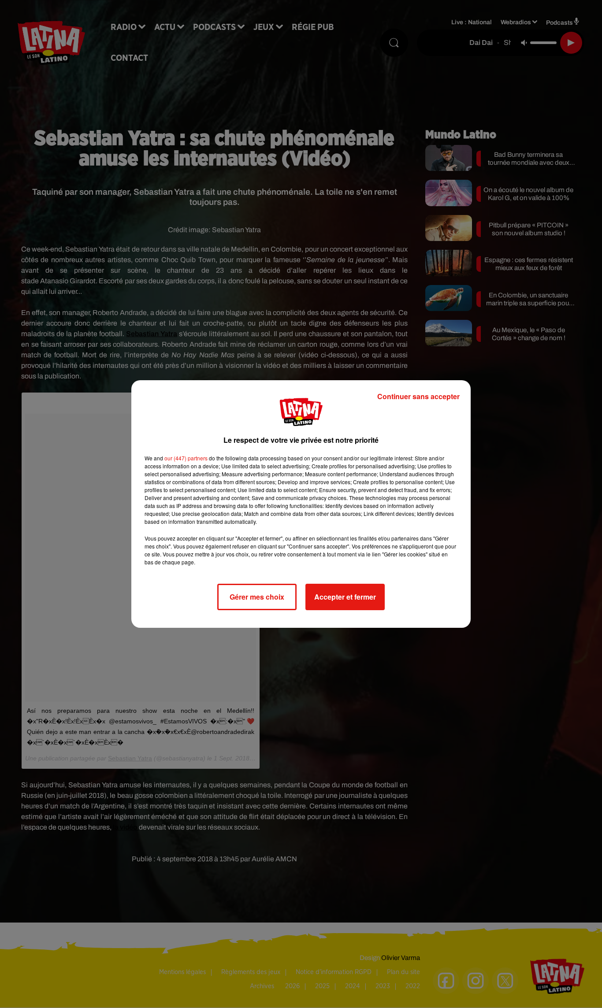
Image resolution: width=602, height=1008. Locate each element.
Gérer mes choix (257, 597)
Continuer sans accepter (418, 396)
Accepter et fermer (345, 597)
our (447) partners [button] (186, 458)
